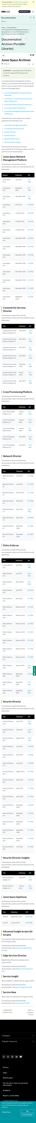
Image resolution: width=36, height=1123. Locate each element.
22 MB (30, 280)
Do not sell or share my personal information (15, 1084)
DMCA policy (8, 1078)
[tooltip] (31, 55)
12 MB (30, 598)
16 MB (30, 623)
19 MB (30, 517)
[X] (8, 1057)
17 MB (30, 788)
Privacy (5, 1067)
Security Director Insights (12, 142)
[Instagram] (12, 1057)
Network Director (10, 132)
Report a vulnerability (11, 1096)
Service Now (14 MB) (22, 1003)
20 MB (30, 746)
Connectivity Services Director (14, 128)
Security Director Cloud (12, 139)
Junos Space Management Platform (15, 125)
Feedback (6, 1090)
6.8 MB (30, 590)
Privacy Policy (6, 1112)
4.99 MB (29, 923)
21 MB (30, 771)
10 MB (30, 674)
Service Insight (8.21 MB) (23, 987)
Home (3, 27)
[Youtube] (20, 1057)
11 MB (30, 649)
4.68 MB (29, 917)
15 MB (30, 813)
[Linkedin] (16, 1057)
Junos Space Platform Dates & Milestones (18, 104)
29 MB (30, 534)
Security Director (9, 135)
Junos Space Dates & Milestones (14, 108)
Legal (5, 1073)
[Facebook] (4, 1057)
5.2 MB (30, 484)
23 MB (30, 204)
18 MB (30, 805)
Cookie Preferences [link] (10, 1101)
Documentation (8, 17)
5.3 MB (30, 476)
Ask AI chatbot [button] (21, 2)
